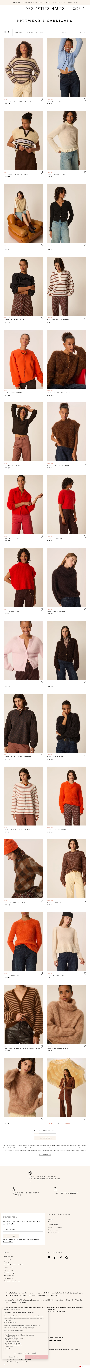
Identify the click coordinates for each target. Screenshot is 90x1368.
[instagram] (49, 1257)
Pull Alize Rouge (11, 611)
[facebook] (61, 1257)
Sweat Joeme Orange (13, 392)
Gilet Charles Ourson (57, 684)
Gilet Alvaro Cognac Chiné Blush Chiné (22, 1048)
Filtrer (64, 32)
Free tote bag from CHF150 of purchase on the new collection (45, 2)
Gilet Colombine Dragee (14, 684)
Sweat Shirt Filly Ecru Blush (17, 829)
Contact (50, 1219)
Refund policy (9, 1275)
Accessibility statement (12, 1281)
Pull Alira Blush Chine (57, 1048)
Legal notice (8, 1267)
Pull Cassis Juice (11, 975)
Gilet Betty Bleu (54, 101)
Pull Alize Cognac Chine (58, 465)
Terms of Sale (8, 1242)
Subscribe (10, 1236)
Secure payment (53, 1233)
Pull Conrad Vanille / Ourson (17, 101)
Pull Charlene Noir (56, 757)
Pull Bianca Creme (55, 975)
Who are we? (8, 1256)
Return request (53, 1230)
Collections (18, 32)
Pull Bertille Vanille (13, 247)
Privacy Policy (31, 1239)
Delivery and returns (55, 1227)
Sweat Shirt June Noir (14, 320)
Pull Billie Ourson (12, 465)
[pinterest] (66, 1257)
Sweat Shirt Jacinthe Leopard (18, 757)
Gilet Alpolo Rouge (12, 538)
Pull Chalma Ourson (56, 611)
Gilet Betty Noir (54, 247)
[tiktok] (55, 1257)
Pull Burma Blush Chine (15, 1121)
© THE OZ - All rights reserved (16, 1362)
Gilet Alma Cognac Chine (58, 392)
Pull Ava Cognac (54, 902)
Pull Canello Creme (56, 174)
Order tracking (53, 1224)
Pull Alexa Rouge (55, 538)
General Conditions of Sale (13, 1265)
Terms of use (8, 1270)
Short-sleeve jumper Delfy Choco (62, 1121)
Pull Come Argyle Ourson (15, 902)
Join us (6, 1262)
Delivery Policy (9, 1273)
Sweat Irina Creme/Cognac (59, 320)
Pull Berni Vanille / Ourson (16, 174)
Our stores (7, 1259)
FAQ (49, 1222)
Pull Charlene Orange (57, 829)
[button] (41, 99)
